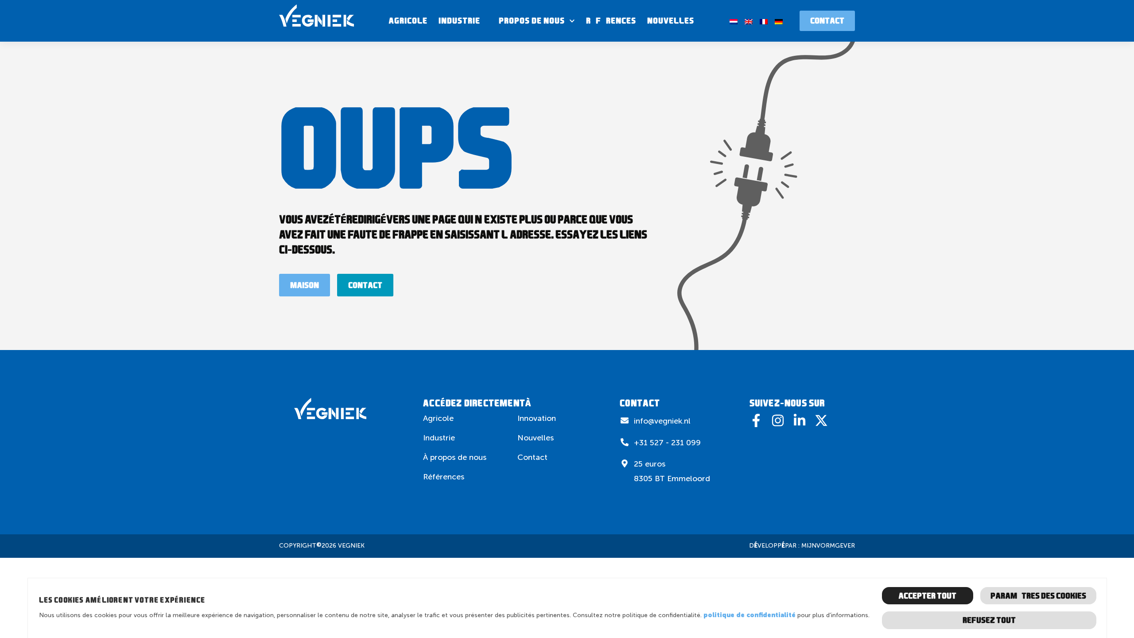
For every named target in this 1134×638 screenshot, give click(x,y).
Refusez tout (989, 620)
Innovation (536, 418)
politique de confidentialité (749, 615)
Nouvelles (670, 20)
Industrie (459, 20)
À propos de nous (528, 20)
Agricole (407, 20)
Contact (532, 457)
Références (611, 20)
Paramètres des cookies (1038, 596)
